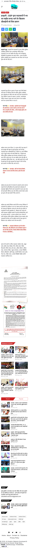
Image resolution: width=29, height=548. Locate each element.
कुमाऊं (11, 521)
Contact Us (15, 535)
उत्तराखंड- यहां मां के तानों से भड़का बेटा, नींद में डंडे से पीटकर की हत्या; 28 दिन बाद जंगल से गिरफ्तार (19, 469)
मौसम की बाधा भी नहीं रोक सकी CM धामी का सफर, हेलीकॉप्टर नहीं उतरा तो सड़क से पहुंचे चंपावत (19, 455)
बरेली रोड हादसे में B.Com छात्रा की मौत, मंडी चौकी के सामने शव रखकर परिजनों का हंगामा (21, 356)
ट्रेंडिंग (19, 521)
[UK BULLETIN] (14, 6)
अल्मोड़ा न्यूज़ (21, 519)
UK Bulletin (9, 541)
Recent (8, 399)
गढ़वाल (15, 521)
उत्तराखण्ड (3, 12)
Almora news (5, 516)
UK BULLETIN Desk (7, 25)
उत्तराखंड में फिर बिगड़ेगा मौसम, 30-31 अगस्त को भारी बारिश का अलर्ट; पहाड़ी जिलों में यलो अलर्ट (21, 372)
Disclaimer (23, 535)
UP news (4, 519)
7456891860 (20, 544)
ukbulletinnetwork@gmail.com (11, 496)
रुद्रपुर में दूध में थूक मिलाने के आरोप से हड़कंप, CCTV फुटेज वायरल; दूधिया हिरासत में (18, 462)
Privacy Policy (14, 538)
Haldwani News (22, 516)
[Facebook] (2, 29)
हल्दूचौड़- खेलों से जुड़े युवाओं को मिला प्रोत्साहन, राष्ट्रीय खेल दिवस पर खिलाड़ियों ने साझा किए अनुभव (19, 433)
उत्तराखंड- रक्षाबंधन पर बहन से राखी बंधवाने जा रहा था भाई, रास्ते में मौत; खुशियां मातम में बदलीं (7, 356)
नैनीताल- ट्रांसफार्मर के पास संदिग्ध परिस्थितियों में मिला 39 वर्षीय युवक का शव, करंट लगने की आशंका (19, 447)
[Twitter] (6, 29)
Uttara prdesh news (12, 519)
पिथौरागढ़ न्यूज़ (4, 524)
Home (4, 535)
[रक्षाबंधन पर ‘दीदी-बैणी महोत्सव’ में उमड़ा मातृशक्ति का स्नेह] (21, 382)
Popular (21, 399)
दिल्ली (24, 521)
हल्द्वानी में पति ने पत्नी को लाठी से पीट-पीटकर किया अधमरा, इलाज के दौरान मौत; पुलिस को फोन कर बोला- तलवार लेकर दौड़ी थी (19, 419)
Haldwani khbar (13, 516)
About (9, 535)
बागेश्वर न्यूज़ (11, 524)
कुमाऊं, (7, 12)
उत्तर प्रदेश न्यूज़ (4, 521)
